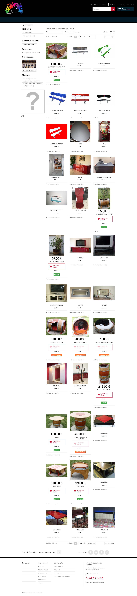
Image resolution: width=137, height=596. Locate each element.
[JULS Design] (14, 7)
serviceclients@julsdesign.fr (97, 582)
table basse (26, 78)
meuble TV (25, 81)
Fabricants (26, 29)
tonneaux (25, 83)
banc (31, 81)
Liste (114, 33)
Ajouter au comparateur (53, 84)
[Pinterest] (107, 552)
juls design (37, 81)
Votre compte (104, 4)
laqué (24, 85)
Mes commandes (58, 566)
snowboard (39, 83)
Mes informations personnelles (62, 576)
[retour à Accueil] (23, 25)
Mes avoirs (57, 569)
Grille (111, 33)
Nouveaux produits (30, 41)
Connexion (112, 4)
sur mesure (33, 78)
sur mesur (30, 85)
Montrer (67, 32)
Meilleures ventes (42, 573)
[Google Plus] (101, 552)
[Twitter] (96, 552)
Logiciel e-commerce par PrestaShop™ (34, 592)
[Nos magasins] (33, 64)
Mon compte (58, 563)
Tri (46, 32)
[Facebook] (90, 552)
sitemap (40, 583)
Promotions (27, 49)
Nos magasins (28, 57)
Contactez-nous (94, 4)
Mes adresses (57, 573)
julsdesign (32, 83)
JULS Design (28, 32)
